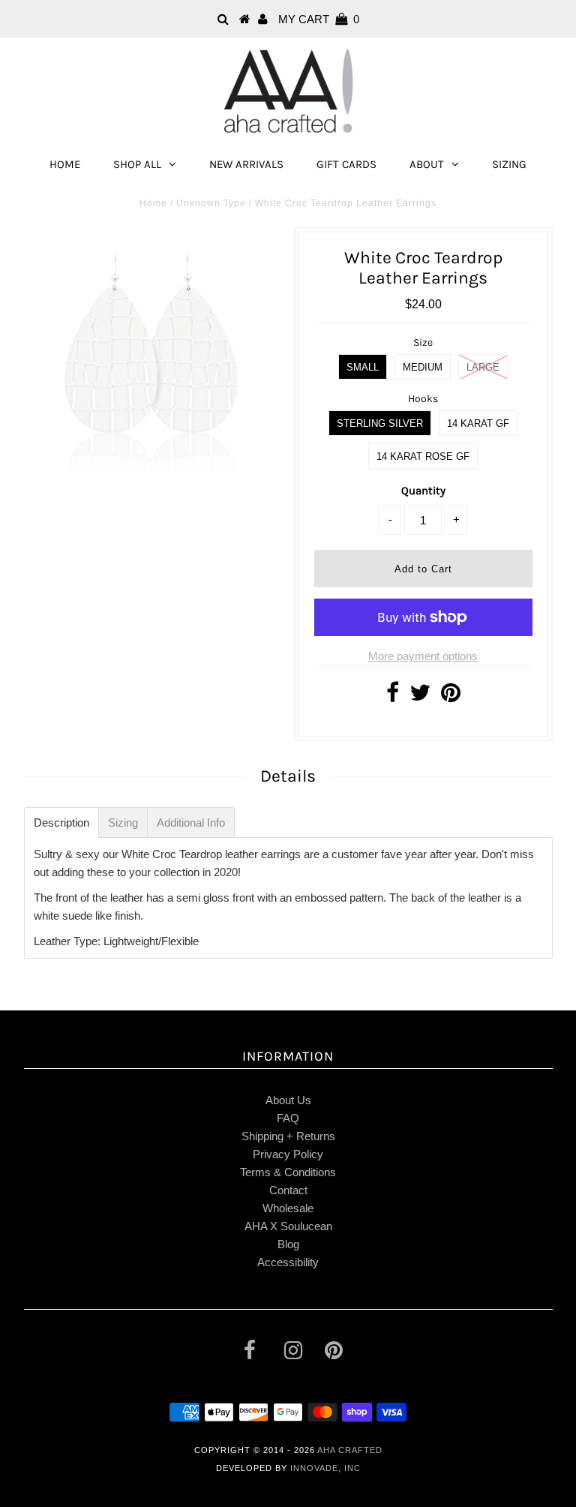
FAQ (288, 1118)
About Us (288, 1100)
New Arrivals (246, 164)
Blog (288, 1244)
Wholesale (288, 1208)
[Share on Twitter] (420, 696)
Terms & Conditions (288, 1172)
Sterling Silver (380, 423)
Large (483, 367)
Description (61, 822)
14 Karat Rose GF (423, 456)
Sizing (509, 164)
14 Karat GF (478, 423)
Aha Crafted (349, 1449)
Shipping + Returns (288, 1136)
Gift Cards (346, 164)
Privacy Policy (288, 1154)
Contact (288, 1190)
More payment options (423, 656)
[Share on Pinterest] (450, 696)
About (427, 164)
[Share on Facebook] (392, 696)
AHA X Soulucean (288, 1226)
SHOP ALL (137, 164)
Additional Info (191, 822)
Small (362, 367)
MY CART (318, 19)
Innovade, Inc (325, 1467)
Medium (422, 367)
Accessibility (288, 1262)
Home (65, 164)
